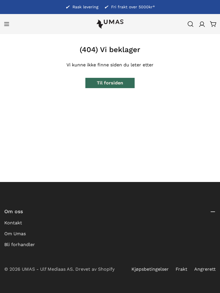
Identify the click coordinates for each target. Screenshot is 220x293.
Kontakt (13, 222)
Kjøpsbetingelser (150, 269)
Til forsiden (110, 83)
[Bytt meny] (6, 24)
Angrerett (205, 269)
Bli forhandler (19, 244)
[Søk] (190, 24)
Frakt (181, 269)
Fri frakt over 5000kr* (133, 7)
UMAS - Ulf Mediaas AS (47, 269)
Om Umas (15, 233)
